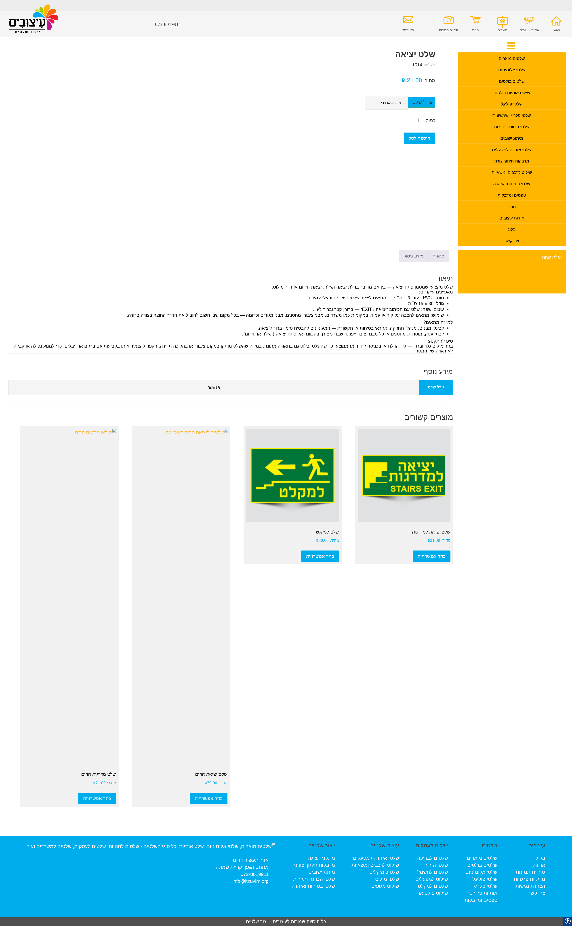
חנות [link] (475, 29)
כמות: (429, 120)
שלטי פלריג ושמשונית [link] (511, 115)
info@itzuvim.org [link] (250, 881)
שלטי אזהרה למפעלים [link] (511, 149)
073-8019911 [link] (255, 874)
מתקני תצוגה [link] (321, 858)
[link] (33, 22)
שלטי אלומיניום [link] (511, 69)
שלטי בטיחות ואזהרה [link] (511, 183)
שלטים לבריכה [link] (432, 858)
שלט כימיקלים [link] (384, 872)
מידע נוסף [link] (414, 256)
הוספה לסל (419, 138)
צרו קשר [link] (408, 29)
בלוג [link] (511, 229)
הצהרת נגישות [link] (530, 886)
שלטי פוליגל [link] (511, 104)
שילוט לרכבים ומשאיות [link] (512, 172)
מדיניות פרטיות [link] (529, 879)
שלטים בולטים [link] (512, 81)
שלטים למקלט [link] (433, 886)
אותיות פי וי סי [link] (482, 893)
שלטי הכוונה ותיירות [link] (511, 126)
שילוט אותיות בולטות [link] (511, 92)
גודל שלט (422, 102)
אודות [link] (539, 865)
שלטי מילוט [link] (387, 879)
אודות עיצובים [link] (529, 29)
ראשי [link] (556, 29)
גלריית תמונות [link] (448, 29)
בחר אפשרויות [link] (432, 556)
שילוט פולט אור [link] (432, 893)
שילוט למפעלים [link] (431, 879)
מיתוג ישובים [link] (511, 138)
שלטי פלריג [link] (485, 886)
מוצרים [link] (502, 29)
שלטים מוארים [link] (512, 58)
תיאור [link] (438, 256)
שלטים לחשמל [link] (432, 872)
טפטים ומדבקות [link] (512, 195)
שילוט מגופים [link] (385, 886)
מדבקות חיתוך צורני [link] (511, 161)
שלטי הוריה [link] (436, 865)
